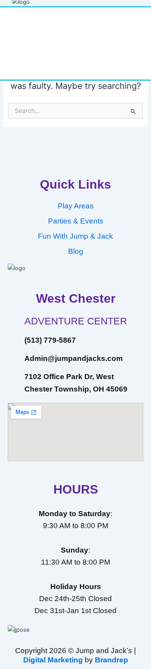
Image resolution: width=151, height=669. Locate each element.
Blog (75, 251)
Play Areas (76, 206)
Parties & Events (75, 221)
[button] (75, 68)
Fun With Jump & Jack (75, 236)
